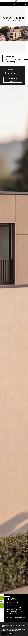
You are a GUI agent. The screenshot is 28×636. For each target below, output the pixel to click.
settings (16, 630)
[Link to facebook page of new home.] (9, 1)
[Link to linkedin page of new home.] (12, 1)
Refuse (10, 633)
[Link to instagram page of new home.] (16, 1)
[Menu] (25, 4)
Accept (4, 633)
